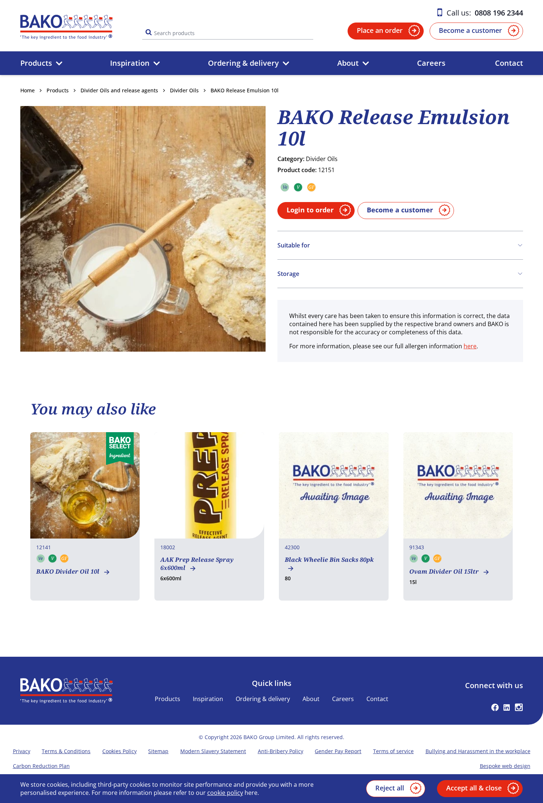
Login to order (310, 209)
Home (27, 90)
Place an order (380, 30)
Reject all (389, 787)
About (348, 63)
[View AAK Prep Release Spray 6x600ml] (209, 516)
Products (36, 63)
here (470, 346)
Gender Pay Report (338, 751)
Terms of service (393, 751)
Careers (431, 63)
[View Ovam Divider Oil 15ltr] (458, 516)
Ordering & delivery (243, 63)
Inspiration (130, 63)
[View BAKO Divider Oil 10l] (85, 516)
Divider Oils (184, 90)
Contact (509, 63)
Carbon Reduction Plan (41, 765)
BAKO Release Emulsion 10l (245, 90)
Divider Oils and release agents (119, 90)
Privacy (21, 751)
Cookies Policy (119, 751)
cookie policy (225, 793)
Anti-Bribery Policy (280, 751)
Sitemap (158, 751)
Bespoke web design (505, 765)
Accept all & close (474, 787)
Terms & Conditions (66, 751)
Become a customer (470, 30)
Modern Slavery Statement (213, 751)
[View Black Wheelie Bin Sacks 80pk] (334, 516)
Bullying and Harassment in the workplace (478, 751)
